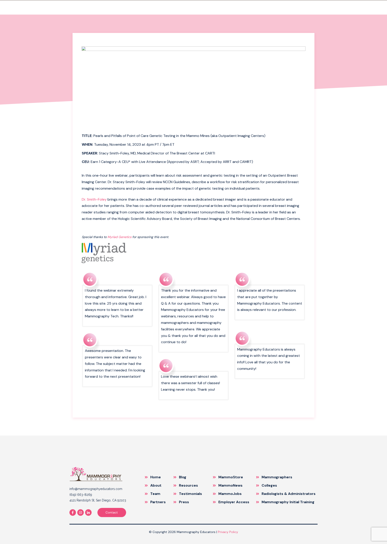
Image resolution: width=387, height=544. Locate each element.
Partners (158, 502)
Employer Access (233, 502)
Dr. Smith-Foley (94, 199)
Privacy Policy (228, 532)
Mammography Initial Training (288, 502)
